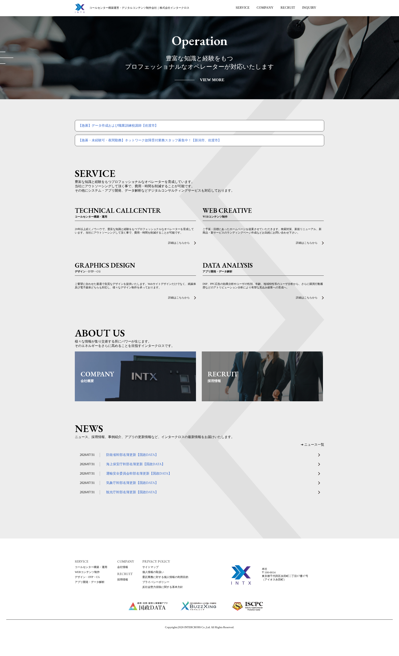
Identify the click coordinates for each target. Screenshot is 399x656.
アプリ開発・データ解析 (90, 582)
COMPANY (265, 7)
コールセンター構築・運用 (91, 567)
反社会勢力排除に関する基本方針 (162, 587)
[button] (2, 63)
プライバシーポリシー (155, 582)
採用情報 (122, 579)
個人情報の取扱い (153, 572)
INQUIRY (309, 7)
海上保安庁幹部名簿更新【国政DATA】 (135, 464)
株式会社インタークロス (139, 7)
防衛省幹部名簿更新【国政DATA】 (132, 455)
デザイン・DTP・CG (87, 577)
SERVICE (243, 7)
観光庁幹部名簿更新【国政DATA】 (132, 492)
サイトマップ (150, 567)
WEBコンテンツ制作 (87, 572)
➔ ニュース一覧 (312, 444)
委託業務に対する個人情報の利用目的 (165, 577)
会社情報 (122, 567)
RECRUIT (288, 7)
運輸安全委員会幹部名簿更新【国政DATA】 (139, 473)
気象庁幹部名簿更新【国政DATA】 (132, 483)
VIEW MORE (212, 80)
